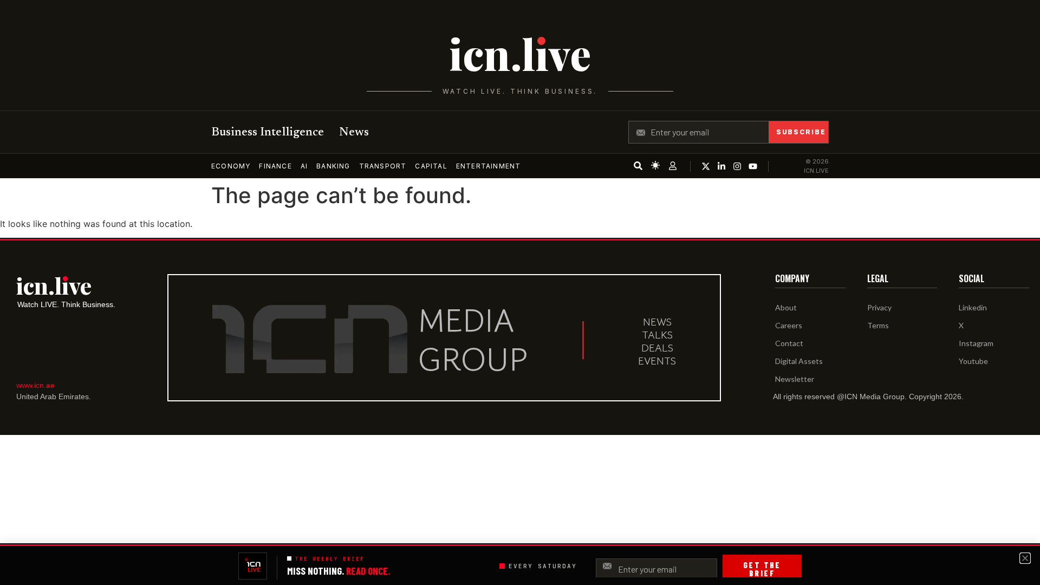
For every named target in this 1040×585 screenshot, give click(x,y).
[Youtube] (753, 166)
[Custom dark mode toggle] (655, 165)
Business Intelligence (267, 133)
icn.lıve (520, 53)
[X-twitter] (705, 166)
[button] (1025, 558)
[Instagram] (737, 166)
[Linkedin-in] (721, 166)
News (354, 133)
